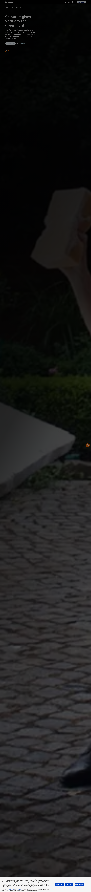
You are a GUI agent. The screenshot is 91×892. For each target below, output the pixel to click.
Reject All (69, 884)
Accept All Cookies (79, 884)
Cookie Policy (11, 889)
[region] (45, 884)
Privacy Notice (20, 889)
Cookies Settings (59, 884)
